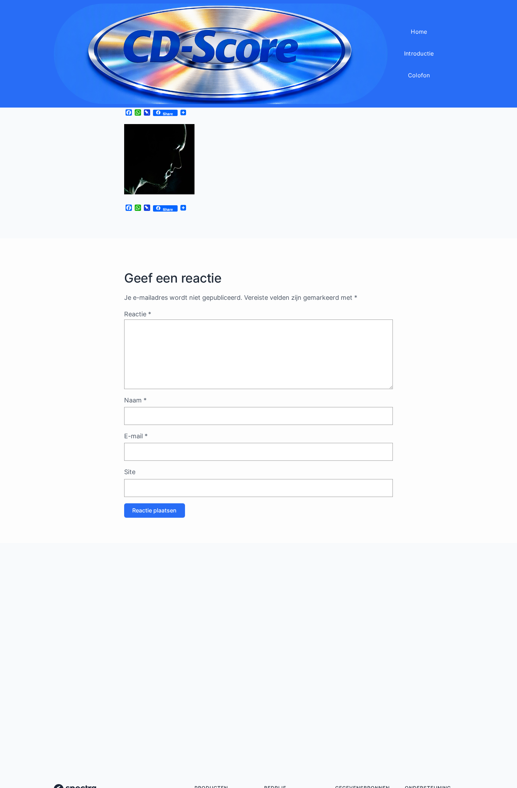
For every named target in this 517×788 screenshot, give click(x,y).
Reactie (137, 314)
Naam (135, 400)
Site (129, 472)
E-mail (136, 436)
